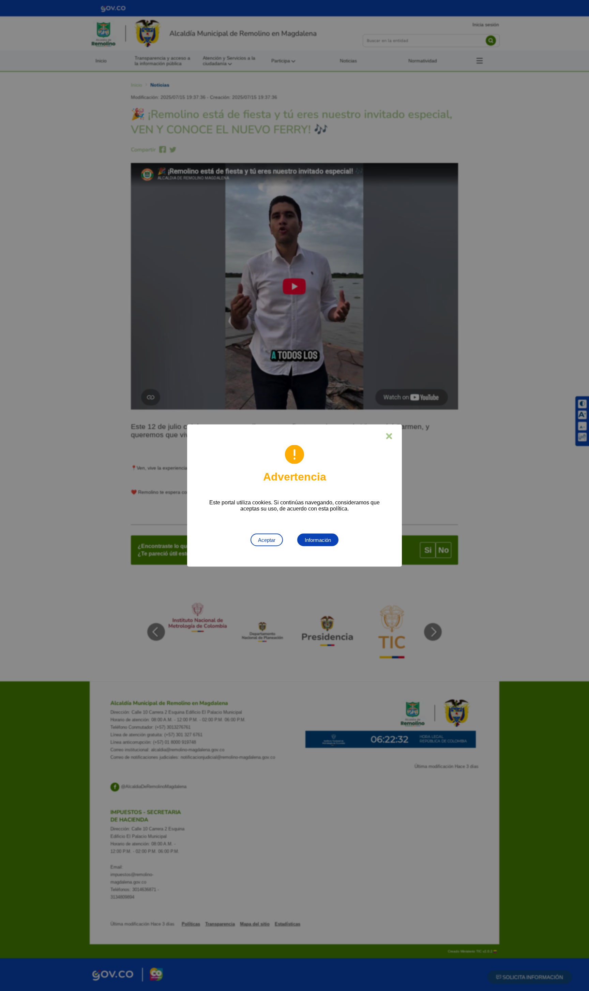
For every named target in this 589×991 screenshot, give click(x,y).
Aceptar (266, 540)
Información (318, 540)
